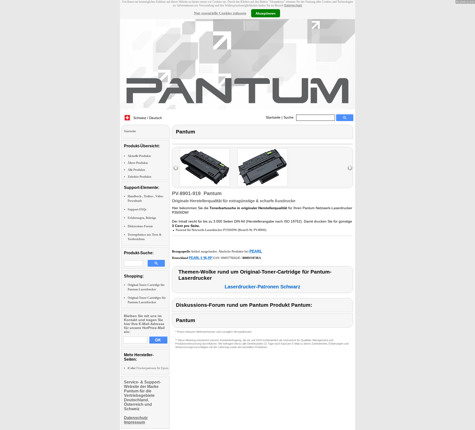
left (175, 168)
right (350, 168)
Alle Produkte (136, 170)
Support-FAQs (137, 209)
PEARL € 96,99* (201, 258)
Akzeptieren (266, 13)
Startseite (273, 117)
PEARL (255, 251)
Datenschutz (293, 5)
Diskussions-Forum (140, 226)
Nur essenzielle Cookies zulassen (220, 13)
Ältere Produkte (138, 163)
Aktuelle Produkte (139, 156)
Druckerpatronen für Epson (148, 368)
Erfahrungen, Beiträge (142, 218)
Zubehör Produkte (139, 176)
